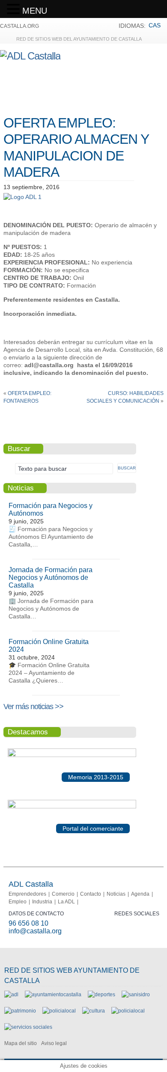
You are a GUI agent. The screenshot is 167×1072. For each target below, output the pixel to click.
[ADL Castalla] (30, 56)
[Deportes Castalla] (101, 995)
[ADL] (11, 995)
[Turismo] (128, 1011)
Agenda (140, 894)
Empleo (18, 902)
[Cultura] (93, 1011)
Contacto (90, 894)
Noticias (116, 894)
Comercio (63, 894)
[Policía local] (59, 1011)
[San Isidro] (136, 995)
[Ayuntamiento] (53, 995)
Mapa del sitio (20, 1043)
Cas (155, 25)
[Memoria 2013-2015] (72, 755)
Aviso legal (54, 1043)
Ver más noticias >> (33, 706)
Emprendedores (27, 894)
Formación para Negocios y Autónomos (50, 509)
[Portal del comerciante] (72, 807)
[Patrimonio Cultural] (20, 1011)
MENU (34, 10)
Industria (42, 902)
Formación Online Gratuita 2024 (49, 645)
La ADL (66, 902)
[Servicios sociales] (28, 1027)
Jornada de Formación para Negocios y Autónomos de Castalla (50, 577)
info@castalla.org (35, 931)
